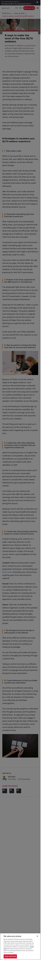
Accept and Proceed (10, 956)
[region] (20, 946)
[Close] (37, 936)
